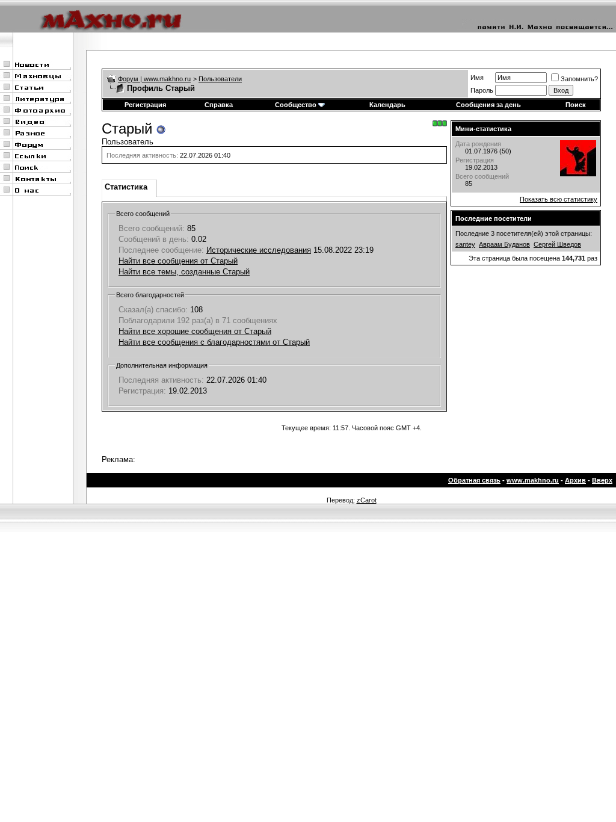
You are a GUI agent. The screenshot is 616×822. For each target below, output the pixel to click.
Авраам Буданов (504, 244)
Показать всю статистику (558, 199)
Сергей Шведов (557, 244)
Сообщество (295, 104)
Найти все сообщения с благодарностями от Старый (214, 342)
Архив (575, 480)
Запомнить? (579, 78)
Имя (477, 77)
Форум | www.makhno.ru (154, 78)
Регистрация (145, 104)
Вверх (602, 480)
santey (465, 244)
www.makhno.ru (533, 480)
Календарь (387, 104)
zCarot (367, 500)
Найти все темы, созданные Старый (184, 271)
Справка (219, 104)
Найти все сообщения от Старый (178, 260)
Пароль (481, 90)
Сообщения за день (488, 104)
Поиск (575, 104)
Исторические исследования (258, 250)
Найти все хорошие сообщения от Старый (195, 331)
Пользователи (220, 78)
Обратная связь (474, 480)
